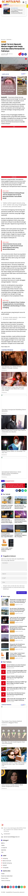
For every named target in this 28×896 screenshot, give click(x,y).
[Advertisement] (14, 23)
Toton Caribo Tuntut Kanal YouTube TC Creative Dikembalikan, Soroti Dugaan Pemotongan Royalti (7, 549)
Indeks (2, 873)
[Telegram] (22, 490)
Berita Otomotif (7, 860)
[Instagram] (13, 887)
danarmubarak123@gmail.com (12, 837)
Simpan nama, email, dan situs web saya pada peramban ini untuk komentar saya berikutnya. (14, 587)
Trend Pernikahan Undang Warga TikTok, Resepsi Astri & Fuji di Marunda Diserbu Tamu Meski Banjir (13, 195)
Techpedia (5, 867)
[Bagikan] (25, 54)
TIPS (2, 852)
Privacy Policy (4, 878)
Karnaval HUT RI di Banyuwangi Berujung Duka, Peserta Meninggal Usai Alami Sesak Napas (20, 521)
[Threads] (19, 887)
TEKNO (3, 845)
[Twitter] (19, 490)
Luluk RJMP (3, 53)
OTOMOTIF (4, 847)
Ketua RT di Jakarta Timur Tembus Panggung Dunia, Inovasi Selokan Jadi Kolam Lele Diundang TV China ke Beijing (14, 304)
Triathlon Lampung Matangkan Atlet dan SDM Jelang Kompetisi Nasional (17, 671)
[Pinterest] (8, 887)
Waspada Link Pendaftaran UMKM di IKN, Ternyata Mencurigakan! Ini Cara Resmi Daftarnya (21, 535)
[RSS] (24, 887)
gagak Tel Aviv (10, 481)
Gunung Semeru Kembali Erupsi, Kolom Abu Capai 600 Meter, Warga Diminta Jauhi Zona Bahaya (7, 535)
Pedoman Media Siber (7, 876)
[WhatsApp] (25, 490)
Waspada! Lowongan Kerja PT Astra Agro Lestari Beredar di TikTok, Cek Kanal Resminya (7, 507)
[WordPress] (10, 887)
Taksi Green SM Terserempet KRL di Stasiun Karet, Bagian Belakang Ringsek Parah (7, 521)
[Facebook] (17, 490)
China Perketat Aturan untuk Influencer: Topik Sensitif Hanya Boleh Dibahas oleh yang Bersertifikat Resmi (13, 246)
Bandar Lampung (7, 863)
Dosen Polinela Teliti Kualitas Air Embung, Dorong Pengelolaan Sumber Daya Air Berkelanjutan (15, 676)
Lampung (5, 858)
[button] (23, 2)
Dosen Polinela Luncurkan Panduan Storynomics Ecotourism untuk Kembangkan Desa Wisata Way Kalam (16, 665)
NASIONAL (4, 41)
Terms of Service (5, 880)
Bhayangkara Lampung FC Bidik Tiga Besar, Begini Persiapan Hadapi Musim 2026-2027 (17, 682)
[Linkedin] (16, 887)
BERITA (2, 843)
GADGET (5, 865)
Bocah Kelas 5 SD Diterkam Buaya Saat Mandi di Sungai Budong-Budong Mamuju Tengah (20, 507)
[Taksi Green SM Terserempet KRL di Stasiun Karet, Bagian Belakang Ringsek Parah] (7, 514)
